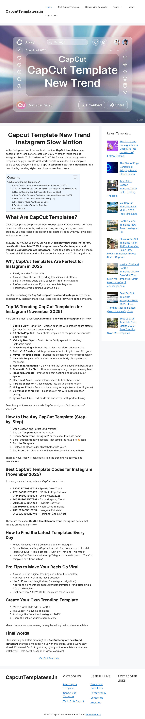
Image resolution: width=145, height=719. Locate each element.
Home (49, 7)
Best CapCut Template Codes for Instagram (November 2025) (43, 195)
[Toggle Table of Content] (74, 177)
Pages (116, 7)
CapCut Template (49, 658)
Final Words (19, 208)
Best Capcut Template (68, 7)
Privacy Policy (98, 693)
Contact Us (51, 15)
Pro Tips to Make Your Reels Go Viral (31, 202)
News (131, 7)
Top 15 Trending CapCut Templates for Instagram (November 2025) (45, 189)
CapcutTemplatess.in (24, 11)
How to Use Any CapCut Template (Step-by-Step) (37, 192)
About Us (95, 702)
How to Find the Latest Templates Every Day (35, 198)
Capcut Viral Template (96, 7)
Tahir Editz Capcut (73, 701)
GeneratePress (93, 714)
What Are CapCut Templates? (24, 182)
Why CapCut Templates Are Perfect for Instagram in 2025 (41, 185)
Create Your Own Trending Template (31, 205)
